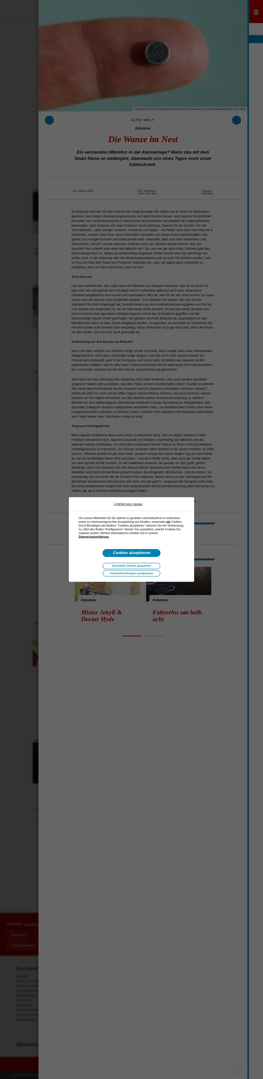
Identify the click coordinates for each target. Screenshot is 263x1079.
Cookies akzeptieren (131, 552)
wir (168, 521)
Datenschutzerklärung (94, 536)
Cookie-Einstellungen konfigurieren (131, 573)
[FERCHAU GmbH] (131, 504)
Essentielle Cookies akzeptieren (131, 565)
